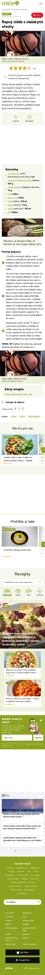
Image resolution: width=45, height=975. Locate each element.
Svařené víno (34, 879)
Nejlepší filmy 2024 (22, 868)
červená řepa (13, 173)
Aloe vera (31, 882)
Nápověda (26, 934)
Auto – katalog (35, 875)
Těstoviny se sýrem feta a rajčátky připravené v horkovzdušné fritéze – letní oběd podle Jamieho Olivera (21, 673)
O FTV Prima (9, 913)
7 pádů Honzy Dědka (13, 879)
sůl (9, 212)
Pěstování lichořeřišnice (15, 886)
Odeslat (38, 738)
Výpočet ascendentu (31, 886)
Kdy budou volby (10, 875)
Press (25, 917)
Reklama (8, 920)
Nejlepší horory (34, 868)
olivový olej (13, 197)
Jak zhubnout (10, 868)
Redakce (26, 938)
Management (27, 913)
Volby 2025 (24, 879)
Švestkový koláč (22, 893)
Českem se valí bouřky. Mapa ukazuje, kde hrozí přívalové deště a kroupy (21, 815)
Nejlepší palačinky (29, 890)
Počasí (36, 871)
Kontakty (26, 924)
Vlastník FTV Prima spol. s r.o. (11, 939)
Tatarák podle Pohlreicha (18, 882)
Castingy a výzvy (28, 920)
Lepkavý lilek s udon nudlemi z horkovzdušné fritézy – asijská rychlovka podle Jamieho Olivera (19, 459)
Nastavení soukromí (29, 944)
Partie (29, 871)
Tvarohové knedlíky (15, 890)
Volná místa (9, 917)
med (10, 194)
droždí (10, 205)
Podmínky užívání (11, 928)
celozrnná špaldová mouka (19, 180)
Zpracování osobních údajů (30, 929)
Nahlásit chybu (10, 944)
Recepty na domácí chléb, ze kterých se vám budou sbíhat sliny (22, 243)
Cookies (8, 934)
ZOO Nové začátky (22, 875)
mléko (10, 208)
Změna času (21, 871)
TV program (10, 871)
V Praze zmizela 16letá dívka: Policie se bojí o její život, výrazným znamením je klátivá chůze (22, 827)
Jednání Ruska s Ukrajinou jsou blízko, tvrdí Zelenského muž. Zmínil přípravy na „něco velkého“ (22, 839)
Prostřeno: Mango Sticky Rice (17, 550)
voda (10, 201)
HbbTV (7, 924)
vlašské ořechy (14, 187)
